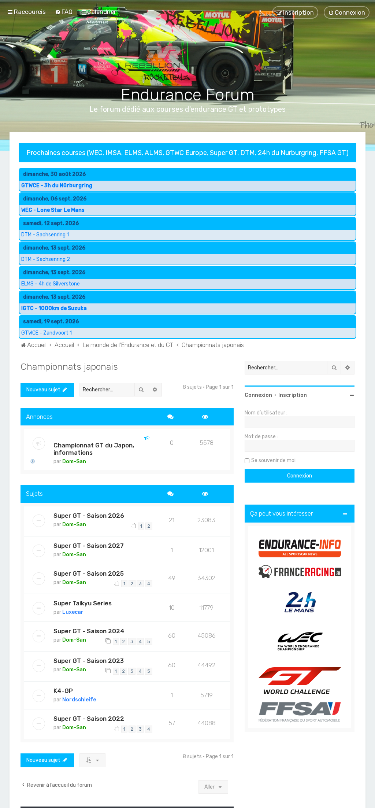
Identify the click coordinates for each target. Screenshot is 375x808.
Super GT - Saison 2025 (88, 573)
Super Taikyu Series (82, 603)
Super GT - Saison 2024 (89, 631)
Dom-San (74, 461)
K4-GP (63, 690)
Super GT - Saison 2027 (88, 545)
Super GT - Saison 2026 (88, 515)
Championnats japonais (69, 366)
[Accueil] (188, 55)
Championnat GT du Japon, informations (93, 449)
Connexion (258, 395)
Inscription (292, 395)
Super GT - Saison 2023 (88, 660)
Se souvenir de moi (273, 460)
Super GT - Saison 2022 (88, 718)
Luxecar (72, 612)
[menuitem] (63, 11)
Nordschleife (79, 700)
